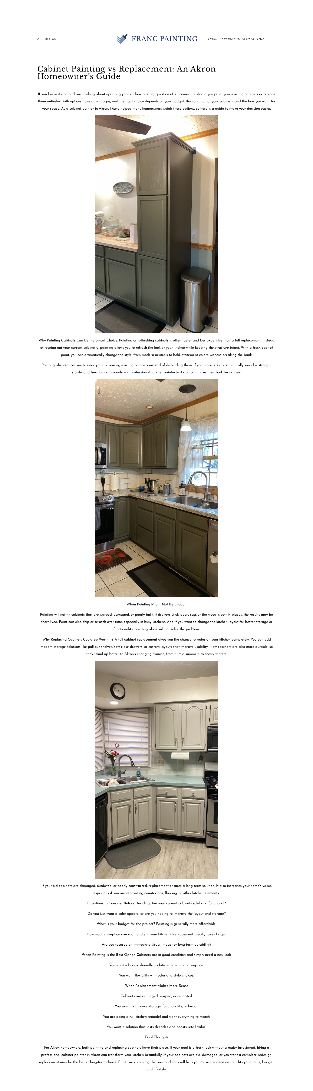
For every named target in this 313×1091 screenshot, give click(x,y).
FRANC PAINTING (165, 39)
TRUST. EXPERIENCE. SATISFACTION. (237, 38)
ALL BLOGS (46, 38)
